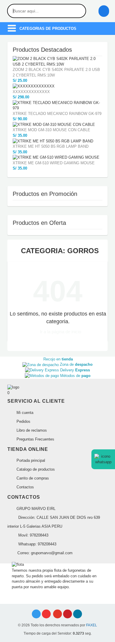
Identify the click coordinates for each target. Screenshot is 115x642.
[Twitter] (36, 614)
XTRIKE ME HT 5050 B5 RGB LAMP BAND (50, 146)
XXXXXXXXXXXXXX (31, 92)
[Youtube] (46, 614)
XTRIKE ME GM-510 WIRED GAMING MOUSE (54, 163)
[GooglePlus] (57, 614)
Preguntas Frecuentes (34, 439)
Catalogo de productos (35, 469)
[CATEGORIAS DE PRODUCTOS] (12, 31)
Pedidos (22, 421)
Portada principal (30, 460)
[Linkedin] (77, 614)
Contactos (24, 487)
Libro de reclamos (31, 430)
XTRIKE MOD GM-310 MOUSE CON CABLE (51, 130)
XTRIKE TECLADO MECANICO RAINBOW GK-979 (57, 113)
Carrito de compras (32, 478)
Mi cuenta (24, 412)
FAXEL (91, 625)
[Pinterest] (67, 614)
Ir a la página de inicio (60, 331)
